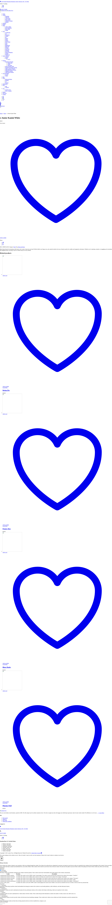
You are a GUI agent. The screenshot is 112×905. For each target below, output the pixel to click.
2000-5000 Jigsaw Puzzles (10, 69)
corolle (6, 30)
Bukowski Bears (8, 79)
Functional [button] (2, 883)
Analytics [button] (2, 891)
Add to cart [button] (5, 275)
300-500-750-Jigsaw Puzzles (11, 67)
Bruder (4, 24)
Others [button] (1, 898)
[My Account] (0, 104)
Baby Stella (7, 29)
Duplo (6, 39)
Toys (4, 88)
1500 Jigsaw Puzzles (9, 72)
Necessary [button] (2, 869)
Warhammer (5, 84)
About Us (5, 819)
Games (4, 15)
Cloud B (7, 87)
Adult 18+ (7, 17)
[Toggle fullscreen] (1, 903)
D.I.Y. (9, 59)
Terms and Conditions (7, 821)
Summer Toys (8, 89)
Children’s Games (9, 20)
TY (6, 81)
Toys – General (8, 91)
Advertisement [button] (3, 894)
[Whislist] (0, 107)
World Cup (7, 54)
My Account (5, 817)
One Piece (7, 48)
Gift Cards (5, 820)
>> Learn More (101, 812)
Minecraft (7, 46)
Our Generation (8, 27)
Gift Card (4, 93)
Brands (4, 92)
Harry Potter (7, 41)
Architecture (7, 32)
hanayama (10, 65)
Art (6, 33)
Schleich (4, 23)
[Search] (3, 96)
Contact (4, 94)
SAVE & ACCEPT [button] (4, 902)
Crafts (6, 58)
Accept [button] (1, 856)
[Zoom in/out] (0, 903)
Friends (6, 40)
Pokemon (7, 16)
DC (6, 37)
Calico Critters (8, 26)
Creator (6, 36)
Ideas (6, 44)
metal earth (10, 62)
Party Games (7, 19)
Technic (6, 53)
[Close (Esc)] (4, 903)
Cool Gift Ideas (6, 73)
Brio (3, 76)
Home (4, 13)
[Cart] (2, 106)
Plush (4, 78)
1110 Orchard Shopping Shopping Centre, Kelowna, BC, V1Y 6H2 (15, 1)
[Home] (0, 103)
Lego (4, 31)
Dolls (4, 25)
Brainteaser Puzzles (9, 61)
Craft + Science (6, 55)
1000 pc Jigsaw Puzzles (10, 68)
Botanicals (7, 34)
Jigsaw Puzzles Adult (9, 66)
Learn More (5, 387)
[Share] (3, 903)
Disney (6, 38)
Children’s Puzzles (9, 71)
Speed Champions (9, 52)
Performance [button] (2, 887)
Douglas (7, 80)
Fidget (6, 75)
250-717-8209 (3, 833)
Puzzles (4, 60)
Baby (4, 85)
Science (6, 57)
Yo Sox (6, 74)
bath (6, 86)
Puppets (6, 82)
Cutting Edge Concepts (36, 853)
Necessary (4, 870)
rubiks (9, 64)
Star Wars (7, 51)
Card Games (7, 18)
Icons (6, 43)
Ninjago (6, 47)
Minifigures (7, 45)
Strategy (7, 22)
